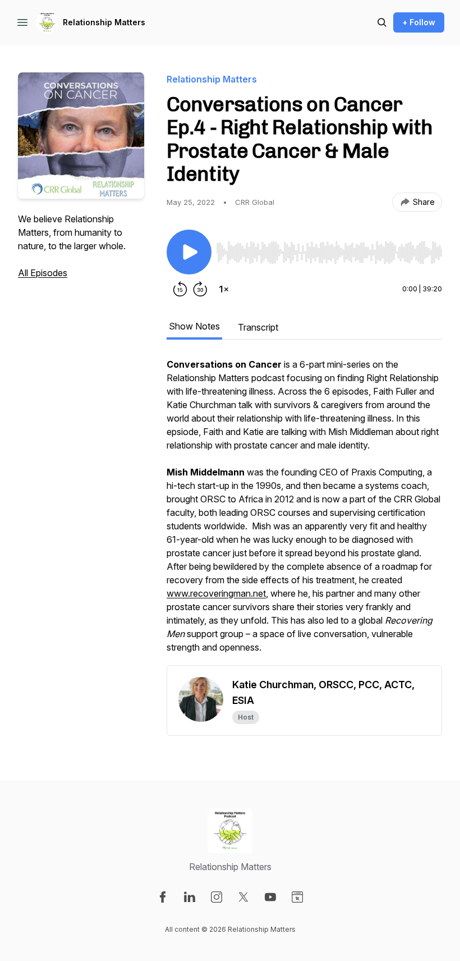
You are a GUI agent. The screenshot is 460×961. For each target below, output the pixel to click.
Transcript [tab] (258, 327)
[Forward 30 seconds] (200, 289)
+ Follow (418, 22)
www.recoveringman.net (216, 593)
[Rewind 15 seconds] (180, 289)
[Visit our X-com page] (243, 897)
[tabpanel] (304, 511)
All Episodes (42, 272)
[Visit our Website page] (297, 897)
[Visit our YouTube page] (270, 897)
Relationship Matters (104, 22)
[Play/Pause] (189, 252)
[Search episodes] (382, 22)
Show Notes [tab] (194, 326)
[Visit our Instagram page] (216, 897)
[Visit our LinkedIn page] (189, 897)
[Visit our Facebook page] (162, 897)
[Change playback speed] (224, 289)
